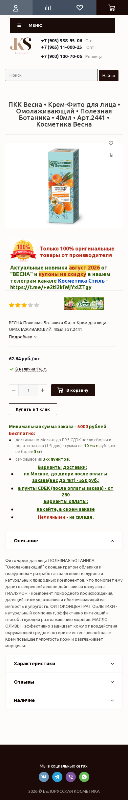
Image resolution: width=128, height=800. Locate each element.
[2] (18, 305)
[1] (12, 305)
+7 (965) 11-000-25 (61, 47)
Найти (108, 75)
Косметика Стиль (81, 281)
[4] (31, 305)
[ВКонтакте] (44, 777)
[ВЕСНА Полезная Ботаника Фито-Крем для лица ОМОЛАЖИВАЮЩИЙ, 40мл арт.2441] (64, 185)
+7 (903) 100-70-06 (61, 56)
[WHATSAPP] (84, 777)
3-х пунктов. (56, 459)
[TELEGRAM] (57, 777)
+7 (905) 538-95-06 (61, 40)
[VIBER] (71, 777)
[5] (37, 305)
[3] (24, 305)
